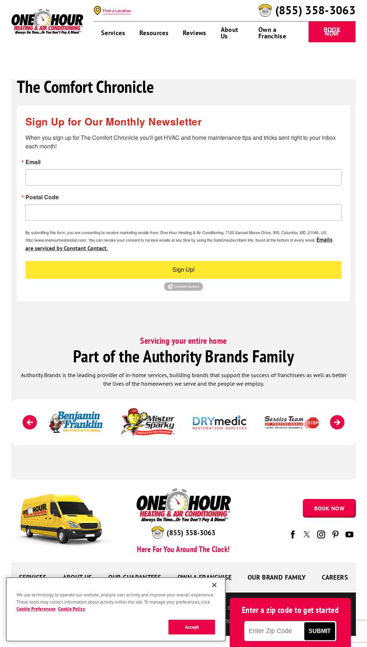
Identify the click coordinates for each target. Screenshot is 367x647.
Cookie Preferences (35, 609)
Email (32, 162)
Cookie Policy (71, 609)
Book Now (332, 31)
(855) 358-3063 (315, 10)
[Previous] (30, 422)
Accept (192, 627)
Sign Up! (183, 270)
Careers (335, 577)
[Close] (214, 585)
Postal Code (42, 197)
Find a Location (117, 10)
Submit (320, 631)
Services (113, 33)
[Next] (337, 422)
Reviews (194, 33)
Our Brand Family (277, 577)
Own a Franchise (272, 32)
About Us (229, 32)
